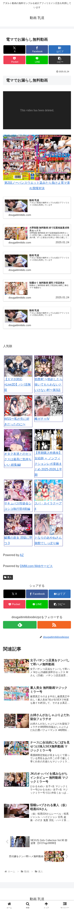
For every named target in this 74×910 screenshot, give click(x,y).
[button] (60, 60)
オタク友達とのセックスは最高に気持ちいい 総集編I (17, 459)
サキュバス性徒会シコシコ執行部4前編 (17, 506)
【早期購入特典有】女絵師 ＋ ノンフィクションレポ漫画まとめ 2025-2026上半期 (48, 463)
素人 (9, 577)
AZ (22, 555)
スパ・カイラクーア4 (48, 506)
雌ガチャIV (42, 418)
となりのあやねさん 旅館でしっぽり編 (48, 540)
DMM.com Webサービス (36, 566)
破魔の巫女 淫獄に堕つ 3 (18, 540)
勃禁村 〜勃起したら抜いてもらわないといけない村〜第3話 (49, 385)
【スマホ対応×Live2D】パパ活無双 (17, 385)
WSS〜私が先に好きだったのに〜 (16, 421)
